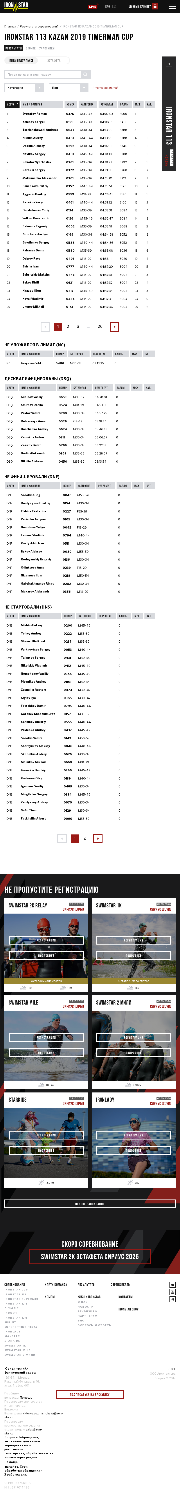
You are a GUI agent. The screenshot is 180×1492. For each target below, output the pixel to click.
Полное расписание (90, 1204)
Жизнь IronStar (89, 1297)
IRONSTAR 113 (15, 1294)
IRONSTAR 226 (16, 1289)
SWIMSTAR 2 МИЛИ (20, 1355)
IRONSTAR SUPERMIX (21, 1299)
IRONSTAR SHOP (129, 1309)
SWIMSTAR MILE (17, 1350)
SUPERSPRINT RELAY (21, 1327)
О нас (82, 1302)
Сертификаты (120, 1284)
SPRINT (10, 1322)
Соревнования (14, 1284)
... (88, 326)
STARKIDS (12, 1341)
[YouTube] (172, 1292)
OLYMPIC (11, 1308)
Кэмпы (50, 1297)
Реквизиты (87, 1311)
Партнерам (87, 1316)
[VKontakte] (172, 1285)
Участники (47, 48)
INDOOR (10, 1313)
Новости (86, 1307)
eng (107, 6)
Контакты (126, 1297)
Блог (82, 1320)
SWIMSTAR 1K (15, 1346)
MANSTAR (12, 1336)
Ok (117, 1394)
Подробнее (46, 955)
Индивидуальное (21, 60)
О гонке (31, 48)
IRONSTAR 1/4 (15, 1304)
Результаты (13, 48)
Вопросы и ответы (95, 1325)
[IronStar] (16, 7)
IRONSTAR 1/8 (15, 1318)
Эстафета (54, 60)
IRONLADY (12, 1331)
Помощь (26, 1397)
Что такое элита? (106, 88)
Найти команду (56, 1284)
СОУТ (171, 1369)
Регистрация (46, 940)
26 (100, 326)
